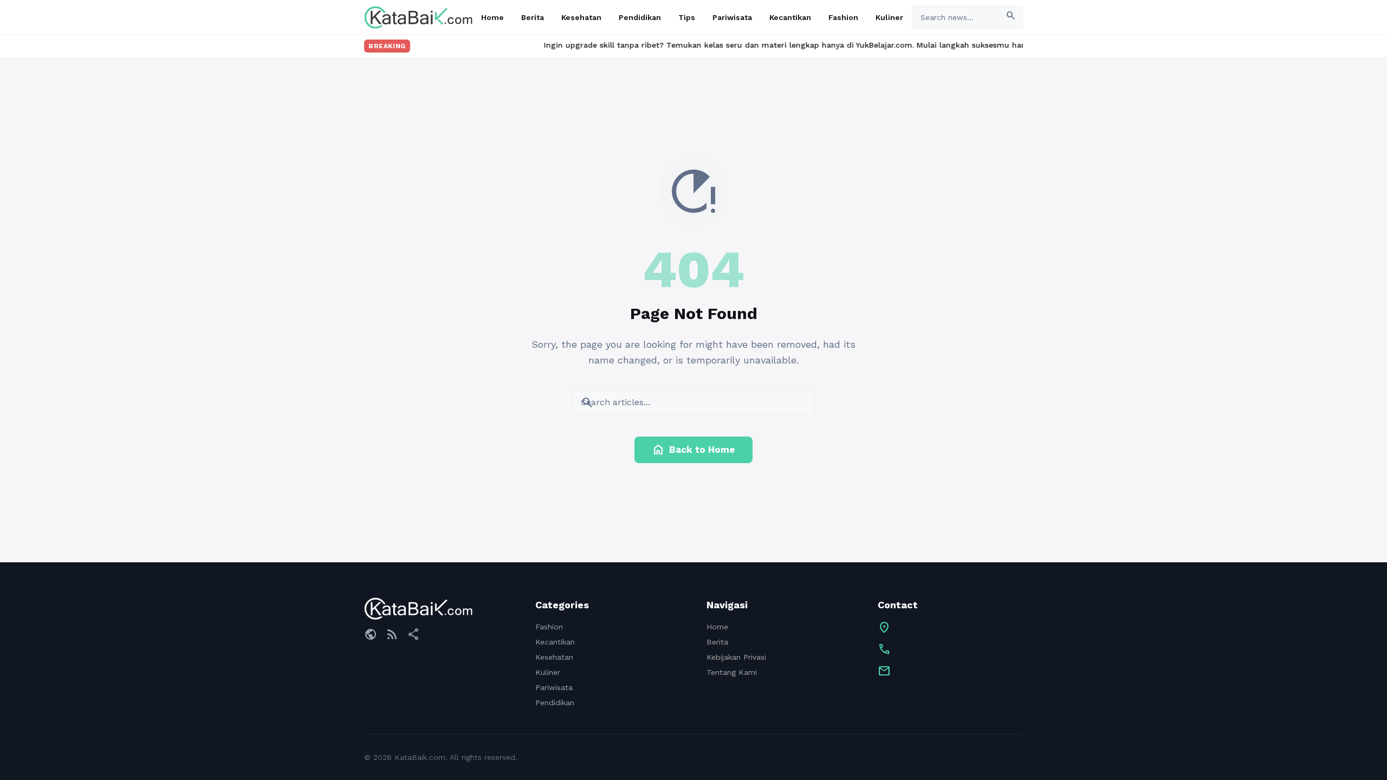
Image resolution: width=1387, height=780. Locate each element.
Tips (686, 17)
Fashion (843, 17)
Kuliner (889, 17)
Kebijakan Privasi (736, 657)
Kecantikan (790, 17)
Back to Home (693, 449)
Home (492, 17)
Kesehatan (581, 17)
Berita (532, 17)
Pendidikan (640, 17)
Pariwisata (732, 17)
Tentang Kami (732, 672)
